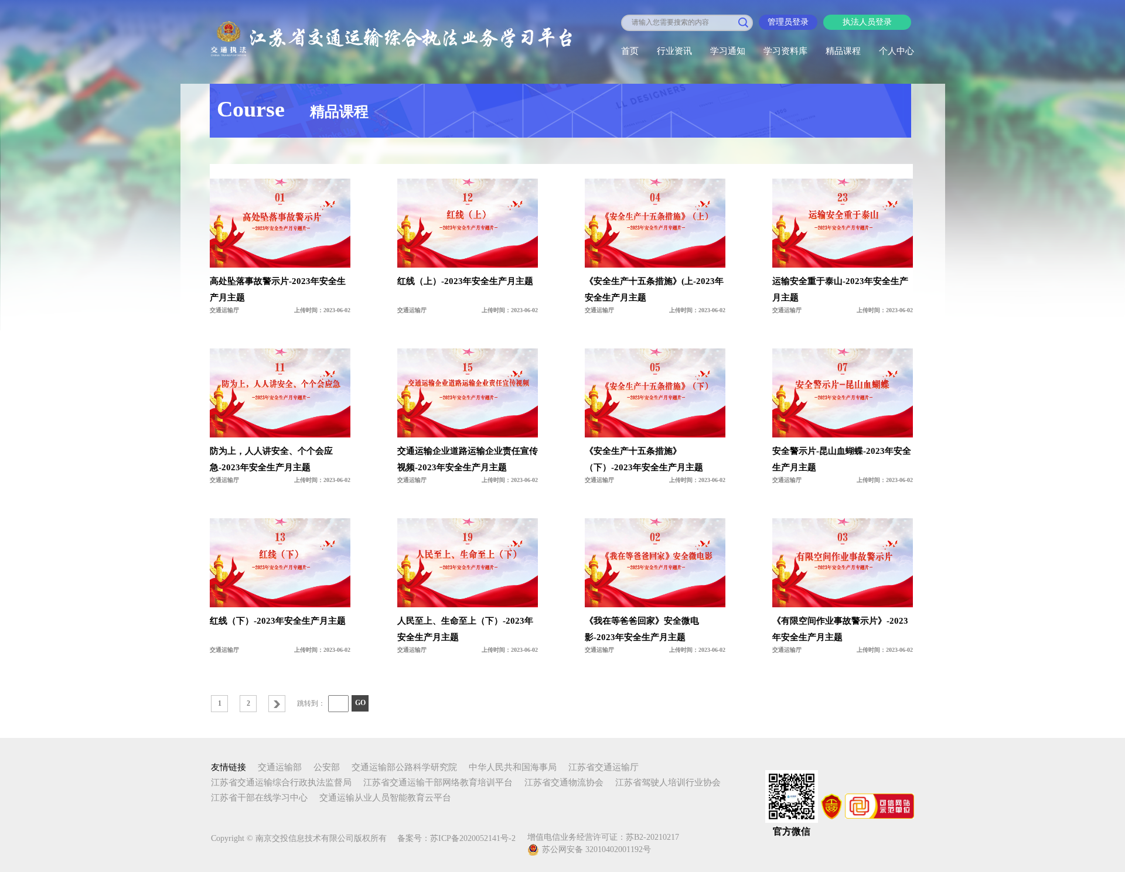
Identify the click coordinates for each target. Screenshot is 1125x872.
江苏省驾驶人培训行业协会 (668, 782)
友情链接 (228, 767)
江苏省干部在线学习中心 (259, 797)
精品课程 (843, 51)
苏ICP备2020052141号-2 (473, 838)
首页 (630, 51)
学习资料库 (785, 51)
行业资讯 (674, 51)
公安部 (326, 767)
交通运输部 (280, 767)
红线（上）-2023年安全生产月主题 (465, 281)
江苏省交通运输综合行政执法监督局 (281, 782)
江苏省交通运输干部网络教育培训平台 (438, 782)
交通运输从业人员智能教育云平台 (385, 797)
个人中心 (896, 51)
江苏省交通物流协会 (564, 782)
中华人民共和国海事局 (513, 767)
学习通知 (727, 51)
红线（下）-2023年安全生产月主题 (278, 620)
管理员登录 (788, 22)
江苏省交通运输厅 (603, 767)
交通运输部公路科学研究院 (404, 767)
